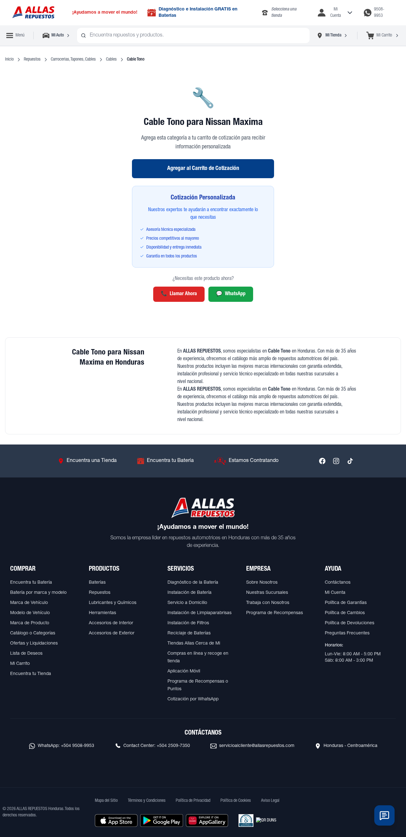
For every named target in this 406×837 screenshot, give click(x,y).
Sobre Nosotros (262, 583)
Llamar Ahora (179, 294)
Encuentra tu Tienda (30, 674)
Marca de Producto (29, 623)
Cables (111, 59)
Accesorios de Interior (111, 623)
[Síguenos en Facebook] (322, 461)
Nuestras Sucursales (267, 593)
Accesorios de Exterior (111, 633)
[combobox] (193, 35)
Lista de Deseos (26, 654)
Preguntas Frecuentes (347, 633)
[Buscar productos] (83, 35)
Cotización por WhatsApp (193, 699)
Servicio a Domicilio (187, 603)
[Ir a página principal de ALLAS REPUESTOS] (33, 13)
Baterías (97, 583)
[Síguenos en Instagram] (336, 461)
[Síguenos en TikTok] (350, 461)
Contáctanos (337, 583)
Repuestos (32, 59)
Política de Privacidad (193, 801)
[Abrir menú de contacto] (384, 815)
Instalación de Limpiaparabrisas (199, 613)
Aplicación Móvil (183, 671)
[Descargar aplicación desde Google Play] (161, 820)
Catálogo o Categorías (32, 633)
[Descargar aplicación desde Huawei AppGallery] (207, 820)
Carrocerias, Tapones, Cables (73, 59)
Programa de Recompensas (274, 613)
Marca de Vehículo (29, 603)
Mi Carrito (20, 664)
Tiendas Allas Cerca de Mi (193, 643)
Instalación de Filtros (188, 623)
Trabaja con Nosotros (267, 603)
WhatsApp (231, 294)
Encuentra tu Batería (31, 583)
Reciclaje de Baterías (189, 633)
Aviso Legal (270, 801)
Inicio (9, 59)
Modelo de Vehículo (30, 613)
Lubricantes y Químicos (112, 603)
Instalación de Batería (189, 593)
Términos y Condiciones (147, 801)
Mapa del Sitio (106, 801)
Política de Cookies (235, 801)
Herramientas (102, 613)
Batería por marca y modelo (38, 593)
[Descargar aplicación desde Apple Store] (116, 820)
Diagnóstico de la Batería (192, 583)
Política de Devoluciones (349, 623)
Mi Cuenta (335, 593)
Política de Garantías (346, 603)
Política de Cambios (345, 613)
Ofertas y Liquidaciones (34, 643)
